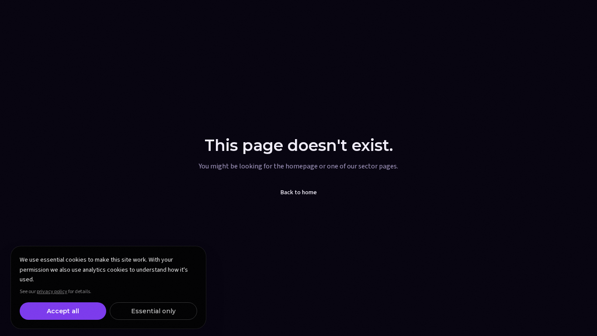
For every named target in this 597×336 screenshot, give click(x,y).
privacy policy (52, 291)
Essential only (153, 311)
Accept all (63, 311)
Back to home (299, 192)
